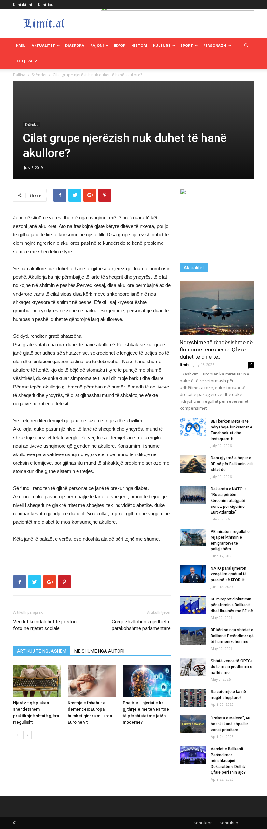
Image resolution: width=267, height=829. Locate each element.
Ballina (19, 75)
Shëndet (39, 75)
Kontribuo (47, 4)
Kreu (21, 45)
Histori (139, 45)
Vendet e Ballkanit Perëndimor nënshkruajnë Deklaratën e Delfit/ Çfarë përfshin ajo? (228, 761)
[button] (246, 46)
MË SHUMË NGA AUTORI (99, 651)
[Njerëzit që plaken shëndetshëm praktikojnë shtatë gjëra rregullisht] (37, 681)
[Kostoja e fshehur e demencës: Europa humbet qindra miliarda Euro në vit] (92, 681)
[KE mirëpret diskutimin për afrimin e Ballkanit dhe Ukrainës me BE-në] (193, 605)
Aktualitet (43, 45)
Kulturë (161, 45)
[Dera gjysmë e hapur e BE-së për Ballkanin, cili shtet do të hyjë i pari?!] (193, 464)
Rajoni (97, 45)
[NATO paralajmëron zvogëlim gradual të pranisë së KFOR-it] (193, 574)
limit (184, 364)
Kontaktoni (22, 4)
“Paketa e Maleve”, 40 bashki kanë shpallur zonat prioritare (230, 724)
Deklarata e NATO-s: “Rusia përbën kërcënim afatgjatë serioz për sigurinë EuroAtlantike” (229, 501)
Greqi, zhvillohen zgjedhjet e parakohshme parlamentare (141, 625)
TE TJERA (24, 61)
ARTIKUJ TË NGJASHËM (41, 651)
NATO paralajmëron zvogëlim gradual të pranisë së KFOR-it (228, 574)
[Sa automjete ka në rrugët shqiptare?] (193, 698)
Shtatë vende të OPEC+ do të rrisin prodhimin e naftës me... (232, 667)
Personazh (214, 45)
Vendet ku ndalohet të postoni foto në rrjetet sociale (45, 625)
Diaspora (74, 45)
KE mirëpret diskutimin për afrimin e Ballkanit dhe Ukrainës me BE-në (232, 605)
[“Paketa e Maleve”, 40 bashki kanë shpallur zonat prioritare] (193, 724)
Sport (186, 45)
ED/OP (119, 45)
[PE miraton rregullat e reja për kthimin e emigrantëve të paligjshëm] (193, 537)
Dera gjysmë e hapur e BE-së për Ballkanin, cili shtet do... (232, 464)
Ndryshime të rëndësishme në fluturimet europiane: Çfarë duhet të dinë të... (216, 349)
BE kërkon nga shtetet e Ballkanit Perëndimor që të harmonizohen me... (232, 636)
